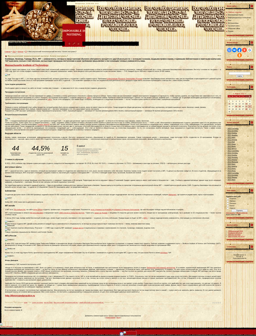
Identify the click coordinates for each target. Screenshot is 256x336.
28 (246, 109)
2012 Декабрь (233, 157)
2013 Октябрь (233, 175)
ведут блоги (37, 209)
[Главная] (69, 45)
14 (246, 104)
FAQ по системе (234, 234)
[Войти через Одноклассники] (239, 55)
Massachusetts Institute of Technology (26, 65)
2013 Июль (232, 171)
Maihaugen (172, 194)
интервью (164, 253)
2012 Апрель (232, 140)
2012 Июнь (232, 144)
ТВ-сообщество (19, 209)
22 (26, 51)
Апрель (20, 51)
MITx (146, 218)
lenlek (25, 302)
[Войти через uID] (229, 50)
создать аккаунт (43, 124)
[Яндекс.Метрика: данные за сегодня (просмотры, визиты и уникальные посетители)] (6, 325)
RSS (29, 42)
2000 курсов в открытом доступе (71, 213)
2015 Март (231, 180)
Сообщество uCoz (235, 233)
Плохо (232, 206)
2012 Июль (232, 146)
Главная (8, 51)
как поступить (48, 302)
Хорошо (233, 201)
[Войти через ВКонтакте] (234, 50)
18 (236, 106)
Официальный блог (235, 231)
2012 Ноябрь (232, 155)
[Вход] (78, 45)
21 (246, 106)
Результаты (230, 213)
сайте (89, 97)
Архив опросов (241, 213)
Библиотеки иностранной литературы (161, 267)
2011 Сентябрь (233, 128)
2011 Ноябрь (232, 133)
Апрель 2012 (239, 93)
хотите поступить (37, 302)
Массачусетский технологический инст (66, 302)
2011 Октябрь (233, 131)
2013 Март (231, 164)
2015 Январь (232, 177)
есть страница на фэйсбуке (101, 209)
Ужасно (232, 208)
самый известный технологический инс (91, 302)
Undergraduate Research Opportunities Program (124, 79)
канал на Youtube (101, 213)
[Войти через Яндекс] (244, 50)
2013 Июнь (232, 168)
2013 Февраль (233, 162)
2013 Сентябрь (233, 173)
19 (239, 106)
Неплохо (233, 203)
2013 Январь (232, 160)
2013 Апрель (232, 166)
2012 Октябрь (233, 153)
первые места (78, 228)
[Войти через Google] (249, 50)
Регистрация (110, 317)
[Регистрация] (74, 45)
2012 (14, 51)
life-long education (36, 213)
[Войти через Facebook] (239, 50)
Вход (118, 317)
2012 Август (232, 148)
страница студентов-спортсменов (126, 209)
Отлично (233, 198)
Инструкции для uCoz (236, 236)
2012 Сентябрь (233, 151)
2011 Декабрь (233, 135)
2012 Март (231, 137)
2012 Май (231, 142)
